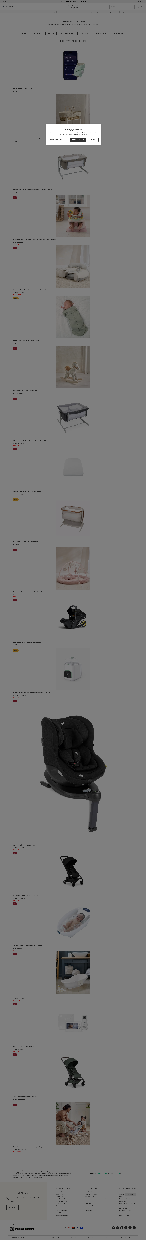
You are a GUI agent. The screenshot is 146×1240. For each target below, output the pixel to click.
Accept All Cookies (77, 139)
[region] (73, 134)
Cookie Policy (83, 135)
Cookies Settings (56, 139)
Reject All (93, 139)
